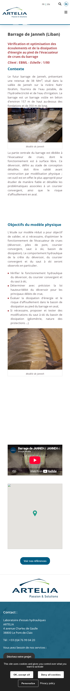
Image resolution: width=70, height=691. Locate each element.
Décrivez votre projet (19, 656)
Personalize (28, 683)
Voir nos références (35, 561)
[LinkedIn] (66, 4)
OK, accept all (22, 674)
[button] (35, 513)
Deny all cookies (51, 674)
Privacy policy (47, 683)
